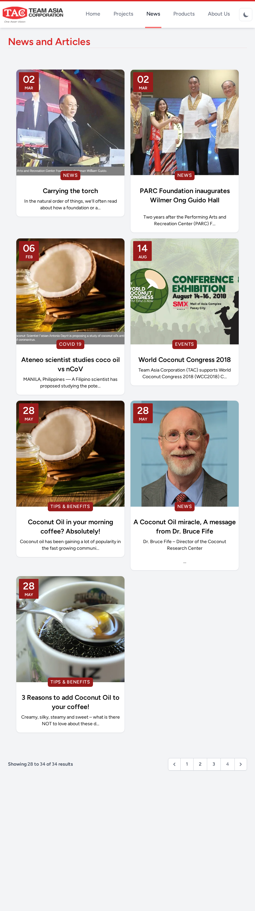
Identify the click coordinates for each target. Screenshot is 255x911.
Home (93, 14)
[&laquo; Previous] (174, 764)
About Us (219, 14)
